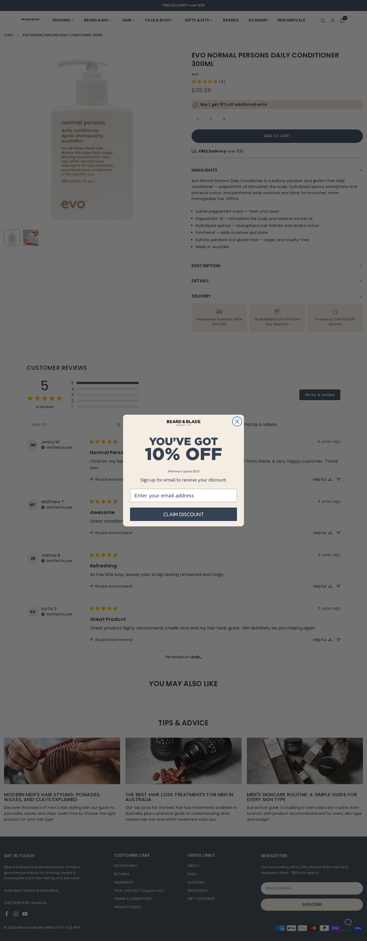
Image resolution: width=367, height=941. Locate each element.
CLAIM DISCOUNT (183, 514)
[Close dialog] (237, 421)
